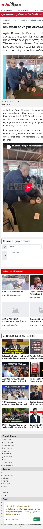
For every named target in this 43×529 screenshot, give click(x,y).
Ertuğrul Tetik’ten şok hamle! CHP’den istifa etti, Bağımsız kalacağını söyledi (15, 357)
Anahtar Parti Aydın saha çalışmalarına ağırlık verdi (14, 380)
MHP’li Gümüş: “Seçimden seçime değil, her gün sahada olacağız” (15, 426)
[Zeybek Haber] (11, 4)
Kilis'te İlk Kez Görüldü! (13, 291)
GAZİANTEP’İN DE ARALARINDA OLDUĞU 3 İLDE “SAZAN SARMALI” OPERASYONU (15, 320)
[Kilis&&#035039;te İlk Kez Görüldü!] (15, 282)
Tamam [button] (37, 519)
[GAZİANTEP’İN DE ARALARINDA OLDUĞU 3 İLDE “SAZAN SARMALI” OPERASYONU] (15, 309)
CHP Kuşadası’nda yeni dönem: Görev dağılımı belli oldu (14, 403)
